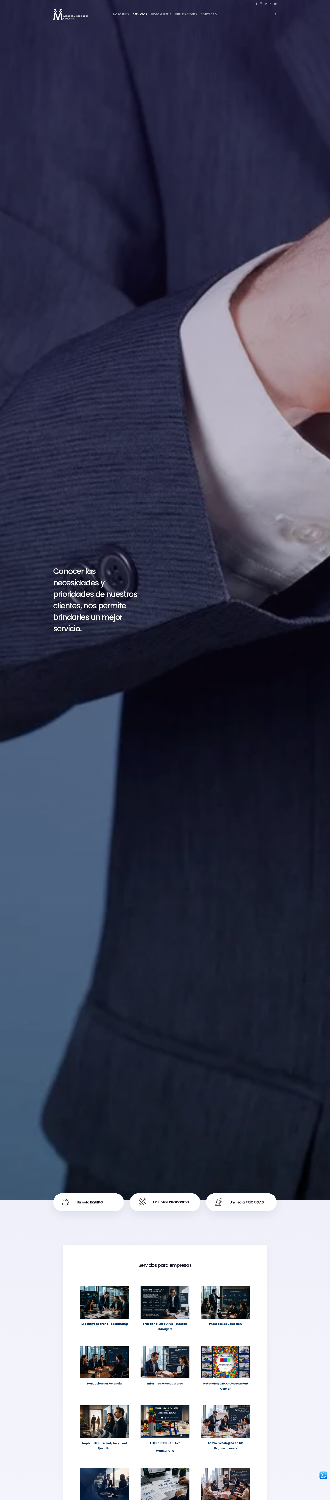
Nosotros (121, 14)
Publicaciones (186, 14)
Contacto (209, 14)
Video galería (161, 14)
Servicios (140, 14)
